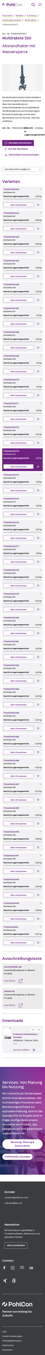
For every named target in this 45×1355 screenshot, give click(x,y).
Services (8, 175)
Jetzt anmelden (16, 1245)
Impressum (7, 1350)
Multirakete (30, 20)
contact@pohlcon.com (16, 1197)
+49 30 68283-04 (13, 1203)
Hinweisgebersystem (12, 1341)
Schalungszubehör (11, 20)
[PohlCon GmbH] (4, 1268)
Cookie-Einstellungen (12, 1336)
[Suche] (33, 4)
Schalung (31, 15)
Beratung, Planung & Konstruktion (22, 1144)
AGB (4, 1332)
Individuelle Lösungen (17, 1156)
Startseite (7, 15)
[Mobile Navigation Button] (40, 4)
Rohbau (20, 15)
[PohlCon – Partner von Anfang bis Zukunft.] (12, 4)
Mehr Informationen (18, 205)
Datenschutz (8, 1345)
